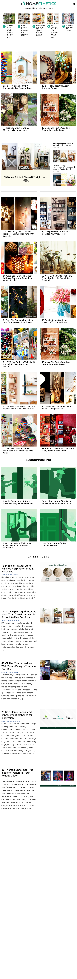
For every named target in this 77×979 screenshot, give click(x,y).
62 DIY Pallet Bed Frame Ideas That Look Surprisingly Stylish (25, 31)
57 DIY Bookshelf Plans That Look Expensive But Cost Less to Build (54, 31)
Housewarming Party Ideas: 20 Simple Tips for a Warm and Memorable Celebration (41, 31)
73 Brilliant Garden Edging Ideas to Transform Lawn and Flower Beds (9, 31)
